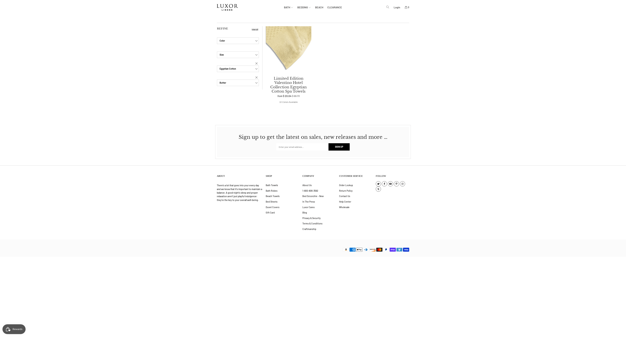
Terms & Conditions (312, 223)
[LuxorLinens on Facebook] (384, 183)
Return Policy (346, 190)
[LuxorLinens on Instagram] (402, 183)
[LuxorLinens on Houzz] (378, 189)
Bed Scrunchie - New (313, 196)
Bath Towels (272, 185)
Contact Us (344, 196)
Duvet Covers (272, 207)
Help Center (345, 201)
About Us (307, 185)
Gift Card (270, 212)
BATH (287, 7)
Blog (304, 212)
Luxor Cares (308, 207)
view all (255, 29)
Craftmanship (309, 229)
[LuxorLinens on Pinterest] (396, 183)
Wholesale (344, 207)
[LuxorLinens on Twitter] (378, 183)
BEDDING (302, 7)
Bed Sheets (271, 201)
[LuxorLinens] (250, 7)
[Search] (388, 7)
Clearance (334, 7)
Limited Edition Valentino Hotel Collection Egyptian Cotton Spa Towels (288, 49)
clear (257, 63)
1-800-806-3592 (310, 190)
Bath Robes (271, 190)
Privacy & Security (311, 218)
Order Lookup (346, 185)
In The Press (308, 201)
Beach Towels (273, 196)
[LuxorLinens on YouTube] (390, 183)
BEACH (319, 7)
